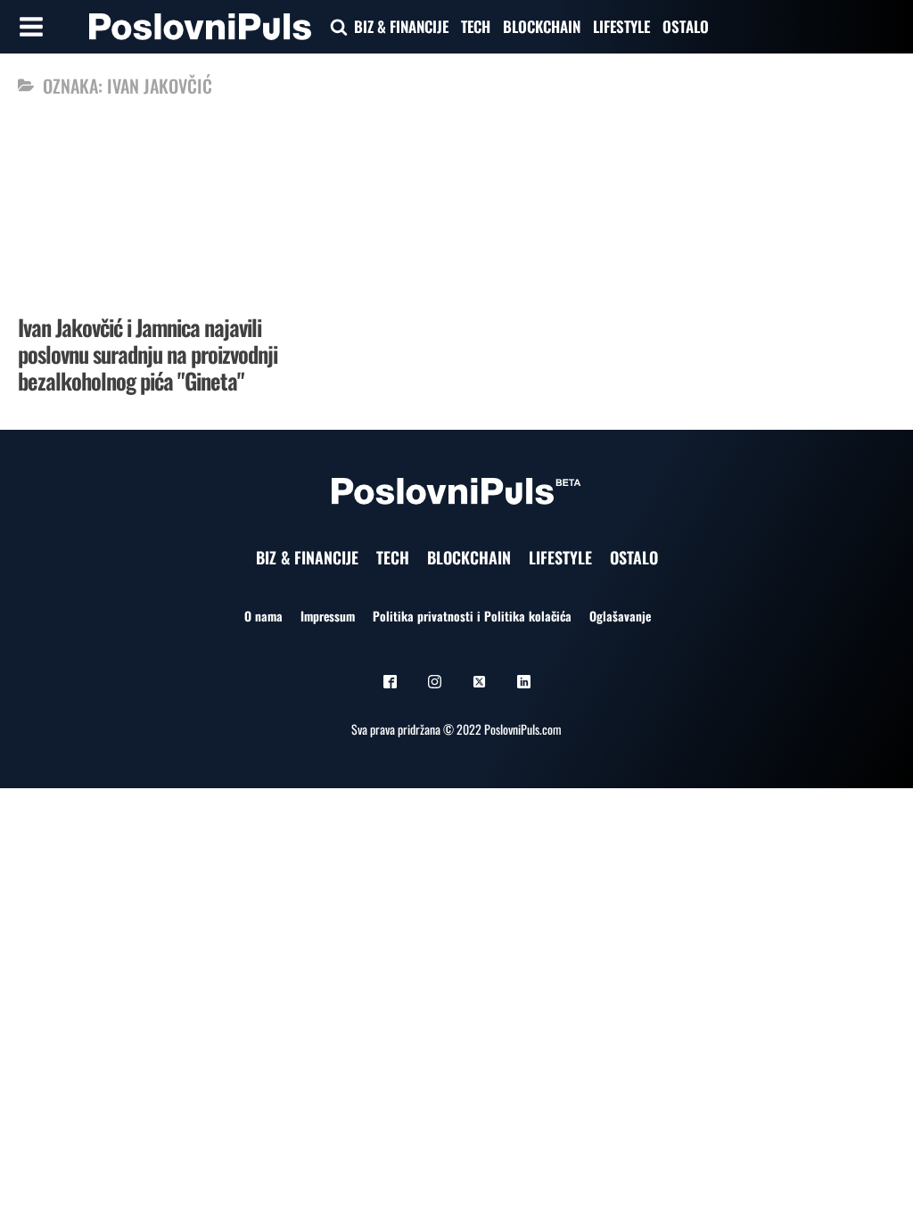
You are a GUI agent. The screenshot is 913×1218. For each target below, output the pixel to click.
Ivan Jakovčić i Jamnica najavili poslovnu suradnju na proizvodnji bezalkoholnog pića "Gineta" (147, 353)
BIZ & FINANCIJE (401, 26)
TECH (475, 26)
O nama (263, 615)
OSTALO (685, 26)
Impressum (327, 615)
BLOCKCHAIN (541, 26)
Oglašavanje (620, 615)
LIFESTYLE (621, 26)
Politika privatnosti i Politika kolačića (472, 615)
